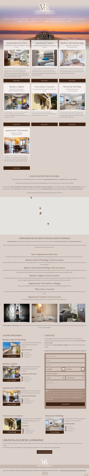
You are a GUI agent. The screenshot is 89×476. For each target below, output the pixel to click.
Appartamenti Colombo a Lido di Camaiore (44, 297)
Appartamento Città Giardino (16, 130)
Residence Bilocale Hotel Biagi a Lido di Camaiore (44, 260)
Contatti (68, 21)
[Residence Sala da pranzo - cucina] (72, 58)
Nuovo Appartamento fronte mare (44, 254)
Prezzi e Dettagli (11, 356)
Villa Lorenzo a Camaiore (44, 289)
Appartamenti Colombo (37, 19)
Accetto (45, 473)
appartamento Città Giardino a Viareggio (45, 283)
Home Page (7, 19)
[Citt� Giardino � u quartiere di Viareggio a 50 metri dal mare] (16, 145)
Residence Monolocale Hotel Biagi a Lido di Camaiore (44, 268)
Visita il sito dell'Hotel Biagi (44, 452)
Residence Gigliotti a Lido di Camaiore (44, 276)
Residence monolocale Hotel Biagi (56, 19)
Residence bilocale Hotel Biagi (76, 19)
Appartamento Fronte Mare (20, 19)
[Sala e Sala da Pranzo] (16, 101)
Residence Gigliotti (23, 21)
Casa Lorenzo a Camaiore (57, 21)
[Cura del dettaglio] (17, 313)
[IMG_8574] (44, 58)
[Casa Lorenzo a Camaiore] (44, 101)
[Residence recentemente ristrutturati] (72, 313)
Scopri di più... (16, 80)
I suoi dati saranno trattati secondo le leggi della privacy (72, 470)
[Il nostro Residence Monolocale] (72, 101)
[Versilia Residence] (44, 15)
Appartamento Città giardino (39, 21)
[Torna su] (86, 475)
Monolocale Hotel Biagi (72, 87)
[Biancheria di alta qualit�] (44, 313)
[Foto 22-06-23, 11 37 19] (16, 58)
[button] (40, 214)
